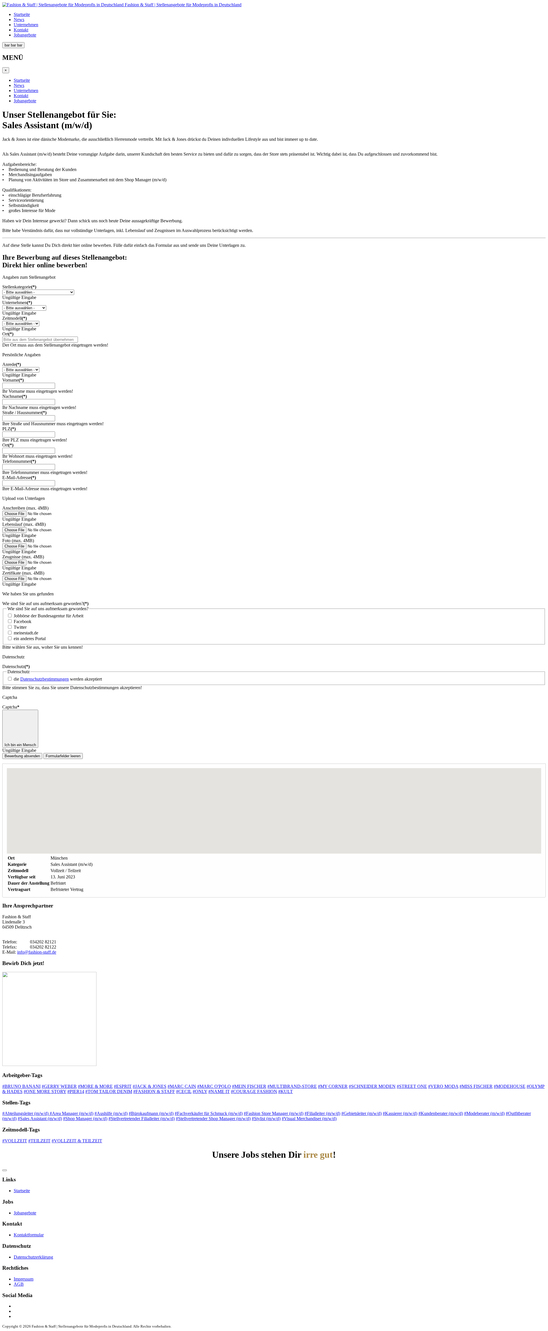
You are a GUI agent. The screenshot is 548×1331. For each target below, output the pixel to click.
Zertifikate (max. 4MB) (23, 573)
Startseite (22, 14)
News (19, 19)
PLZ (9, 428)
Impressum (23, 1279)
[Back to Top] (4, 1170)
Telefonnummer (19, 461)
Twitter (20, 627)
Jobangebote (25, 34)
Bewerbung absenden (22, 756)
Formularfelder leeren (63, 756)
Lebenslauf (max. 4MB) (24, 524)
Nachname (14, 396)
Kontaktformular (29, 1234)
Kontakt (21, 29)
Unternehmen (26, 24)
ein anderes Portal (30, 638)
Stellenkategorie (19, 286)
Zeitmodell (14, 318)
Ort (7, 333)
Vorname (13, 380)
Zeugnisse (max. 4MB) (23, 556)
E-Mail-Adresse (19, 477)
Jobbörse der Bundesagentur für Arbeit (48, 615)
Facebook (22, 621)
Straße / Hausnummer (24, 412)
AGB (19, 1284)
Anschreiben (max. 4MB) (25, 508)
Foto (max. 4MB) (18, 540)
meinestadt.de (26, 632)
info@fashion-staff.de (36, 952)
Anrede (11, 364)
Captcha (10, 707)
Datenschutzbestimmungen (44, 679)
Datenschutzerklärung (33, 1257)
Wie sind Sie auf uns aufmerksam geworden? (45, 603)
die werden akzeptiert (58, 679)
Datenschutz (16, 666)
